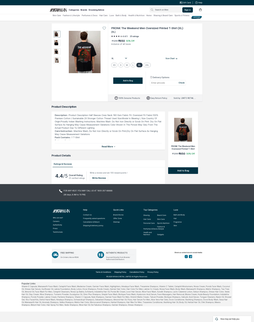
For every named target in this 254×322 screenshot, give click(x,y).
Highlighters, (115, 286)
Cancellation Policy (137, 272)
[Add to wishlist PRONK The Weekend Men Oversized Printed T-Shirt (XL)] (104, 28)
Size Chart (170, 58)
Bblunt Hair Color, (38, 305)
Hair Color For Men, (134, 289)
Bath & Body (121, 15)
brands (84, 10)
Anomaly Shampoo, (50, 302)
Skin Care (57, 15)
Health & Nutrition (136, 15)
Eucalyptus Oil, (76, 294)
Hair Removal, (179, 294)
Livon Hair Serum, (133, 292)
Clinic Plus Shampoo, (92, 294)
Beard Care (161, 215)
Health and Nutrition (147, 233)
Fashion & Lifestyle (71, 15)
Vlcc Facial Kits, (32, 299)
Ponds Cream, (103, 289)
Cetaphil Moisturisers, (183, 286)
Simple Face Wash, (110, 294)
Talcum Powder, (157, 297)
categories (74, 10)
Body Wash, (181, 289)
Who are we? (58, 218)
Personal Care (149, 223)
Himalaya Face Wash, (130, 286)
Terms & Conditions (103, 272)
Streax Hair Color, (216, 292)
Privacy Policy (153, 272)
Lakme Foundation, (62, 289)
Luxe (111, 15)
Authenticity (57, 225)
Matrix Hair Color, (82, 302)
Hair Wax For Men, (134, 302)
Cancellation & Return (91, 222)
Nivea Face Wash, (167, 289)
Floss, (130, 299)
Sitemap (116, 222)
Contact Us (87, 215)
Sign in (187, 10)
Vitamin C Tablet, (166, 286)
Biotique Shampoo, (172, 297)
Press (55, 228)
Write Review (99, 178)
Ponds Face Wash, (214, 286)
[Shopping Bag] (200, 10)
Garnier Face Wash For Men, (117, 297)
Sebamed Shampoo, (104, 299)
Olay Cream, (34, 294)
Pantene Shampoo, (66, 297)
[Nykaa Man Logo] (59, 9)
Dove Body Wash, (211, 299)
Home (149, 15)
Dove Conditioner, (177, 299)
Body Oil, (183, 302)
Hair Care (103, 15)
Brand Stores (118, 215)
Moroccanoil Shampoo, (100, 302)
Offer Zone (117, 218)
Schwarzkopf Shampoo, (84, 299)
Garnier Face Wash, (100, 286)
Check (182, 83)
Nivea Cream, (199, 286)
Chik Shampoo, (207, 302)
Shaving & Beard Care (163, 15)
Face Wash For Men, (44, 292)
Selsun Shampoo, (200, 292)
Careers (56, 221)
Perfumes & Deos (89, 15)
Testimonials (58, 232)
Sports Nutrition (163, 223)
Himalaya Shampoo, (64, 299)
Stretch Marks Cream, (139, 297)
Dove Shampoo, (90, 289)
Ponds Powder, (37, 297)
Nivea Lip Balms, (78, 292)
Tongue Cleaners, (207, 297)
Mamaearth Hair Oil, (33, 302)
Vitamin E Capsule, (29, 286)
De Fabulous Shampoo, (101, 305)
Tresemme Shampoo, (149, 286)
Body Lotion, (76, 289)
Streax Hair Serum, (33, 289)
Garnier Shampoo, (119, 305)
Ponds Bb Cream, (118, 292)
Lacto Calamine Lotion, (183, 292)
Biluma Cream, (191, 294)
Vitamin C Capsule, (83, 297)
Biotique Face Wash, (127, 294)
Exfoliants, (89, 292)
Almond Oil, (29, 292)
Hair (175, 218)
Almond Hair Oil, (120, 299)
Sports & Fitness (181, 15)
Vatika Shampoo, (66, 302)
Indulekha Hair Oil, (102, 292)
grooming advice (96, 10)
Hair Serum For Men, (142, 299)
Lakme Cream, (51, 297)
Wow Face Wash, (149, 292)
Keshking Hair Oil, (171, 302)
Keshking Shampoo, (194, 299)
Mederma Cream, (84, 286)
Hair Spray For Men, (55, 305)
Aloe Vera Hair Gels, (159, 299)
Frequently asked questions (94, 218)
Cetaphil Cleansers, (61, 292)
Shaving (146, 215)
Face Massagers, (164, 294)
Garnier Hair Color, (118, 289)
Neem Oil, (220, 297)
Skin (175, 226)
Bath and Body (179, 215)
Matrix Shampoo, (213, 289)
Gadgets (160, 235)
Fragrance (178, 222)
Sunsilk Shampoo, (164, 292)
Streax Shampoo (135, 305)
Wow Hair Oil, (84, 305)
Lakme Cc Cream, (151, 289)
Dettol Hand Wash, (47, 299)
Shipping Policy (120, 272)
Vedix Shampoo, (71, 305)
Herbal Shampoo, (118, 302)
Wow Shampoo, (46, 294)
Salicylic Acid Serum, (190, 297)
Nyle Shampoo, (98, 297)
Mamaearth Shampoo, (195, 289)
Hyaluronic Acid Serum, (147, 294)
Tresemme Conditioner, (153, 302)
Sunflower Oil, (48, 289)
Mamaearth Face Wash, (48, 286)
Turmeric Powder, (61, 294)
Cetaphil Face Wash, (67, 286)
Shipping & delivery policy (93, 226)
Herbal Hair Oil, (194, 302)
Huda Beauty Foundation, (209, 294)
